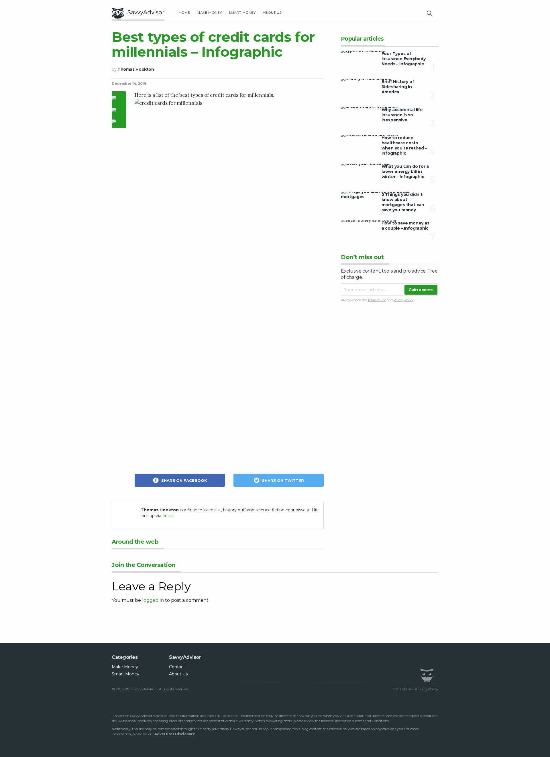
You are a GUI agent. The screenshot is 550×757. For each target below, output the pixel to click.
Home (184, 12)
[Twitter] (119, 110)
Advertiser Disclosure (174, 734)
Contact (177, 666)
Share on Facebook (183, 480)
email (167, 515)
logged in (153, 600)
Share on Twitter (282, 480)
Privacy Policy (404, 300)
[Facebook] (119, 99)
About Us (272, 12)
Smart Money (242, 12)
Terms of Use (377, 300)
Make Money (209, 12)
